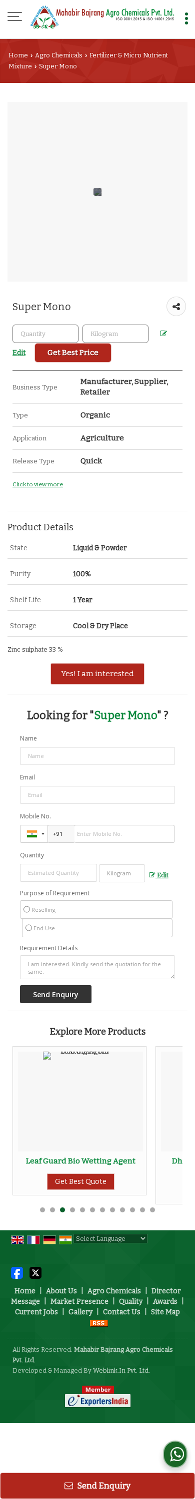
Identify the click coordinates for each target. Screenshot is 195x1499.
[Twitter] (36, 1272)
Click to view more (37, 484)
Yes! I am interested (97, 673)
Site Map (165, 1312)
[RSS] (99, 1322)
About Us (61, 1291)
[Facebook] (17, 1272)
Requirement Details (49, 948)
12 (152, 1209)
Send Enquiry (103, 1486)
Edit (162, 875)
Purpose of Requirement (55, 893)
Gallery (80, 1312)
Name (28, 738)
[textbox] (115, 334)
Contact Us (121, 1312)
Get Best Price (73, 352)
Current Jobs (36, 1312)
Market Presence (79, 1301)
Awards (165, 1301)
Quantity (32, 855)
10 (132, 1209)
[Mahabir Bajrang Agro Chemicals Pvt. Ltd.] (102, 17)
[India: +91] (34, 834)
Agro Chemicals (58, 55)
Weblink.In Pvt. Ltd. (121, 1370)
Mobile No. (35, 816)
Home (18, 55)
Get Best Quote (160, 1190)
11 (142, 1209)
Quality (130, 1301)
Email (27, 777)
